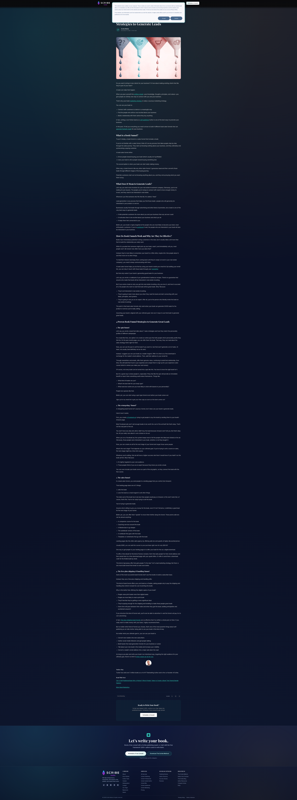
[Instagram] (107, 785)
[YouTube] (117, 785)
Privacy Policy (181, 797)
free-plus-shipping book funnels (131, 620)
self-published (144, 120)
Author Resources (182, 781)
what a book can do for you (144, 656)
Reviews (161, 781)
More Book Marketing (122, 687)
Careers (125, 781)
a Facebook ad (131, 417)
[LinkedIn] (110, 785)
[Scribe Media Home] (104, 3)
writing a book (138, 94)
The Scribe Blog (182, 778)
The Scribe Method (183, 774)
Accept (164, 18)
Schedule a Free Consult (135, 753)
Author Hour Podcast (183, 776)
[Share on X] (172, 696)
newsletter (155, 269)
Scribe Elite (144, 783)
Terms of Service (190, 797)
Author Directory (163, 776)
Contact (125, 785)
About (124, 774)
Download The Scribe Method (159, 753)
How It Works (126, 776)
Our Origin (125, 787)
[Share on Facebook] (179, 696)
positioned (140, 227)
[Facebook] (114, 785)
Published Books (163, 774)
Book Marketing (121, 696)
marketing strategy (136, 101)
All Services (144, 774)
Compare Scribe (182, 783)
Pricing (142, 790)
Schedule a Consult (148, 715)
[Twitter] (103, 785)
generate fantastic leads (123, 129)
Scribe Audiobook (145, 785)
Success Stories (163, 778)
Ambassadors (126, 783)
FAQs (179, 785)
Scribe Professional (146, 778)
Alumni (124, 792)
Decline (176, 18)
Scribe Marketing (145, 787)
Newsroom (125, 790)
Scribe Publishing (145, 776)
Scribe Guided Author (146, 781)
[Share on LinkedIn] (175, 696)
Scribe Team (126, 778)
